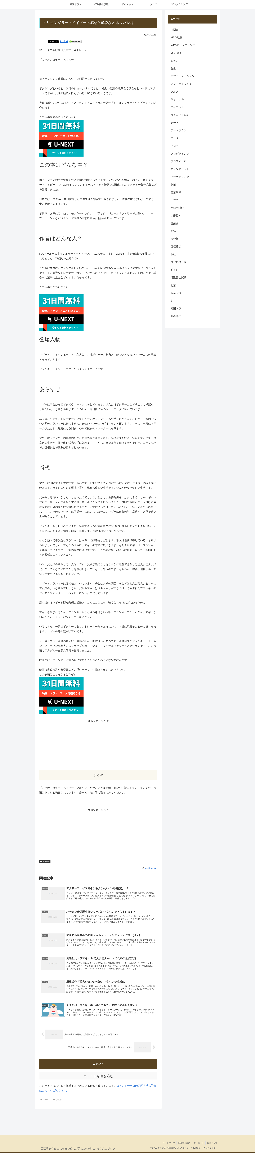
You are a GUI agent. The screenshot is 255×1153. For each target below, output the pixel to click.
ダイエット (199, 1143)
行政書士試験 (184, 1143)
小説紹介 (46, 861)
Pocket (64, 41)
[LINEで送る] (75, 41)
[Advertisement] (98, 744)
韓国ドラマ (212, 1143)
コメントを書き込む (98, 1076)
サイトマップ (169, 1143)
